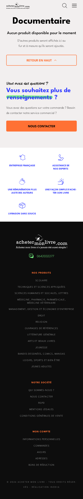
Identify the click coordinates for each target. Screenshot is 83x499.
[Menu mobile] (74, 5)
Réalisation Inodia (46, 486)
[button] (64, 5)
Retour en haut (39, 60)
